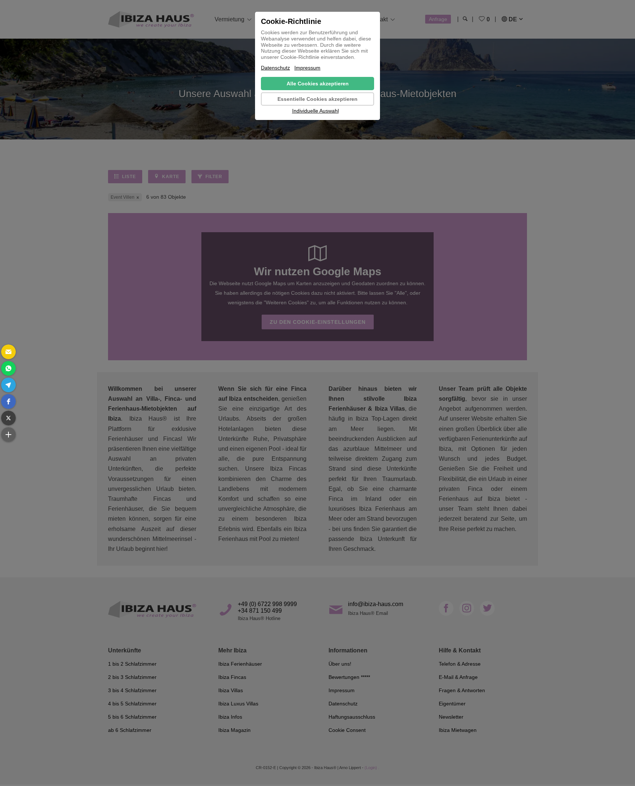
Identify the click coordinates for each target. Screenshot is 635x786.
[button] (8, 351)
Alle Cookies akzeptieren (318, 83)
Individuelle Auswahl (315, 111)
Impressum (307, 68)
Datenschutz (275, 68)
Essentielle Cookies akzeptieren (317, 99)
